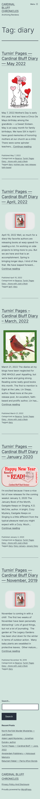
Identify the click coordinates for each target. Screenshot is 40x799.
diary (11, 164)
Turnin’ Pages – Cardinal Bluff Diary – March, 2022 (20, 316)
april (10, 287)
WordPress (26, 789)
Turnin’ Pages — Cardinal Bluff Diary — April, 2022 (20, 196)
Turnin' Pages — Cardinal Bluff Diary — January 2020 (20, 451)
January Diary (32, 546)
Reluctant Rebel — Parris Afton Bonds (19, 761)
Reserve (18, 158)
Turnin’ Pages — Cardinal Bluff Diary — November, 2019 (20, 575)
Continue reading (22, 146)
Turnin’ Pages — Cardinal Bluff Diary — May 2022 (20, 58)
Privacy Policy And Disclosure (15, 784)
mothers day (19, 164)
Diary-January (19, 546)
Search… (6, 701)
